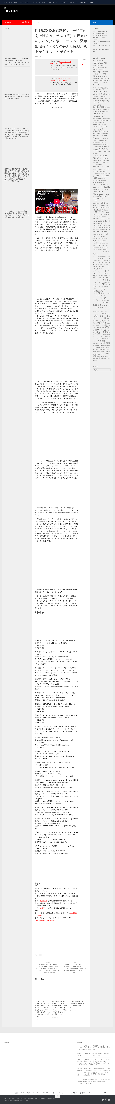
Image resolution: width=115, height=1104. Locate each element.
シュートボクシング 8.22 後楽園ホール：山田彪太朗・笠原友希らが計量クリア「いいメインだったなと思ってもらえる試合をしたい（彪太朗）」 (93, 1081)
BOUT (105, 76)
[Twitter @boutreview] (23, 22)
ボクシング (100, 300)
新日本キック (99, 332)
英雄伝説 (98, 356)
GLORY (102, 109)
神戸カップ (102, 354)
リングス (97, 314)
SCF (100, 216)
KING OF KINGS (104, 144)
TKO (109, 227)
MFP (102, 173)
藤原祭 (102, 356)
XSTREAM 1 (101, 245)
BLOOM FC (102, 74)
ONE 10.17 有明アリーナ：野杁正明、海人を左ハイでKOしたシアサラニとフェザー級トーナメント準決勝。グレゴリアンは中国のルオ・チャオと (93, 1047)
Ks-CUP (101, 158)
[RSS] (28, 22)
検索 (10, 2)
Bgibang (103, 69)
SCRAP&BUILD (96, 219)
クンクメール (101, 264)
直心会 (98, 351)
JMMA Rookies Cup (98, 135)
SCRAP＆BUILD (104, 218)
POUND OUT (104, 201)
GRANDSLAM (96, 116)
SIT (109, 219)
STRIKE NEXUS (101, 223)
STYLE (94, 225)
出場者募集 (101, 323)
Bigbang (96, 72)
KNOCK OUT (100, 150)
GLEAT (97, 109)
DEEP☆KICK (99, 94)
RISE (96, 212)
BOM (95, 76)
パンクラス (100, 292)
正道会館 (106, 347)
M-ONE (106, 169)
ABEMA (42, 908)
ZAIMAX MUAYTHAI (102, 247)
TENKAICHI (101, 225)
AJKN (97, 65)
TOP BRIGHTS (97, 230)
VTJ (107, 236)
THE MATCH (103, 228)
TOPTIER (104, 230)
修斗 (106, 318)
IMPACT (103, 120)
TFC (107, 225)
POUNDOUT (96, 201)
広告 (94, 327)
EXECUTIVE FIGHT (105, 98)
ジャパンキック (101, 280)
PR (103, 203)
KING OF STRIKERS (101, 146)
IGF (95, 120)
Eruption (95, 98)
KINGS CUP (95, 149)
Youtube (90, 2)
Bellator (96, 69)
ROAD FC (96, 214)
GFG (99, 105)
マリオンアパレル (96, 302)
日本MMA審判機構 (105, 334)
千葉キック (99, 325)
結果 (21, 2)
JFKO (94, 133)
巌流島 (107, 325)
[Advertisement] (78, 12)
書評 (105, 338)
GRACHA (106, 111)
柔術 (99, 341)
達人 (97, 358)
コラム (99, 267)
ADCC (94, 65)
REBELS (97, 210)
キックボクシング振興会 (101, 260)
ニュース (28, 2)
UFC (105, 234)
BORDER (100, 76)
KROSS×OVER (100, 156)
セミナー (101, 286)
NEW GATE (102, 182)
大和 (103, 325)
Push (15, 2)
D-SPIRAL (106, 87)
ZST (94, 249)
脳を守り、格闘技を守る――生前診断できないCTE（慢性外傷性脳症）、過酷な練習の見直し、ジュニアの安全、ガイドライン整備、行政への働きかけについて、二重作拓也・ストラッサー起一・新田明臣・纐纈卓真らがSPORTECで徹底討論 (16, 175)
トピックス (36, 2)
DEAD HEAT (98, 89)
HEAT (103, 116)
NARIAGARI (96, 182)
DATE (94, 89)
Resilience (105, 210)
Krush (96, 158)
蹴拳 (94, 358)
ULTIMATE (95, 236)
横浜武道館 (43, 901)
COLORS (96, 85)
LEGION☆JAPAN (97, 167)
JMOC (105, 135)
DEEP (105, 89)
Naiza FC (105, 180)
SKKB (94, 221)
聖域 (94, 356)
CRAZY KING (96, 87)
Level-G (104, 167)
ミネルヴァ (104, 303)
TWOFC (104, 232)
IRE (104, 126)
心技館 (97, 327)
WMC (101, 243)
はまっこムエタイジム (102, 254)
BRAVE (95, 78)
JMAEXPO (100, 133)
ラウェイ (101, 309)
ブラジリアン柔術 (99, 295)
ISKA (106, 126)
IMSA (97, 122)
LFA (108, 167)
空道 (107, 354)
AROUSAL (100, 67)
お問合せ (71, 2)
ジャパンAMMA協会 (101, 276)
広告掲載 (63, 2)
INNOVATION (99, 124)
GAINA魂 (95, 105)
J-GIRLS (99, 129)
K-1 (40, 955)
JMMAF (105, 133)
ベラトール (106, 296)
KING (98, 144)
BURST (100, 82)
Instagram (83, 2)
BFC (100, 69)
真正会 (102, 351)
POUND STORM (97, 203)
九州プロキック (102, 316)
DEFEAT (108, 94)
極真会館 (100, 347)
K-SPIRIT (99, 138)
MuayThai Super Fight (101, 177)
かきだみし (107, 249)
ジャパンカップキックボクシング (102, 278)
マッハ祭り (106, 300)
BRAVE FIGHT (104, 78)
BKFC (101, 72)
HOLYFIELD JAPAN (97, 118)
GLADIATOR (98, 107)
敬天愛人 (101, 327)
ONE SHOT (100, 196)
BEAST (105, 67)
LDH (97, 160)
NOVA (106, 189)
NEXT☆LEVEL (99, 184)
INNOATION (101, 122)
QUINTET (104, 205)
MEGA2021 (97, 173)
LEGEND (102, 160)
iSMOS (94, 129)
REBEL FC (95, 207)
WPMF (94, 245)
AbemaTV (97, 63)
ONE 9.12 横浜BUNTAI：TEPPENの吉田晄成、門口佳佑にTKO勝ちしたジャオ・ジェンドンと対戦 (17, 96)
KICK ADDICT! (102, 140)
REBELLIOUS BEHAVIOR (104, 207)
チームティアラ (99, 288)
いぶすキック (100, 249)
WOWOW (105, 243)
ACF (106, 63)
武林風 (95, 349)
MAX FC (100, 171)
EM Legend (103, 96)
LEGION (99, 165)
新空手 (97, 334)
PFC (98, 199)
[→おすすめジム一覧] (65, 62)
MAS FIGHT (95, 171)
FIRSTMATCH (103, 103)
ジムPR (103, 274)
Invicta (100, 126)
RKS (107, 212)
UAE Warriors (99, 234)
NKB (105, 187)
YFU (107, 245)
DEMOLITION (97, 96)
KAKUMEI (105, 138)
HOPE (103, 118)
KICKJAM (95, 144)
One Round (95, 196)
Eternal (99, 98)
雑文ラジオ (107, 358)
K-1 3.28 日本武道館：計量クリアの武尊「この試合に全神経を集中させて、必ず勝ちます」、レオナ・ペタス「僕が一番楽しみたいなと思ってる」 (59, 1008)
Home (5, 2)
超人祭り (107, 356)
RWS (107, 214)
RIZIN (102, 212)
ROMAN (102, 215)
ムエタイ (97, 305)
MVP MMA (100, 180)
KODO (100, 151)
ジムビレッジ (53, 2)
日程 (43, 2)
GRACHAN (98, 113)
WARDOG (100, 239)
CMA (107, 82)
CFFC (104, 82)
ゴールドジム (104, 269)
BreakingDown (97, 80)
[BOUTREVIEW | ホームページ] (11, 11)
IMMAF (99, 120)
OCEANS (95, 192)
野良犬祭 (102, 358)
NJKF (99, 186)
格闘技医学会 (99, 345)
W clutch (100, 241)
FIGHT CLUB (97, 100)
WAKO (94, 238)
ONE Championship (101, 193)
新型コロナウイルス (101, 328)
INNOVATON (95, 126)
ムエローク (102, 307)
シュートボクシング (101, 272)
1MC (94, 61)
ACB (102, 63)
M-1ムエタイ (100, 169)
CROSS (101, 87)
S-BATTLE (96, 216)
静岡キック (96, 360)
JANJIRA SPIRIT (106, 131)
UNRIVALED (101, 236)
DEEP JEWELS (100, 91)
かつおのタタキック (97, 251)
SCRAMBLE (104, 216)
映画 (103, 338)
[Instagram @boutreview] (26, 22)
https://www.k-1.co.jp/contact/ (45, 920)
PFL (101, 199)
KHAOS (95, 140)
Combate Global (103, 85)
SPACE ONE (100, 221)
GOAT (102, 111)
